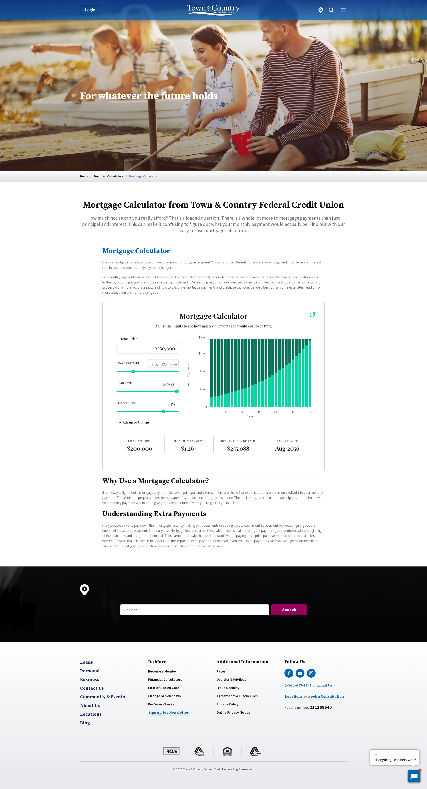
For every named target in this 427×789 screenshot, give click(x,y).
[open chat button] (414, 776)
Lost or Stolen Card (163, 687)
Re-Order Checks (161, 704)
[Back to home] (213, 10)
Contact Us (92, 688)
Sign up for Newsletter (169, 712)
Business (89, 680)
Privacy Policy (227, 704)
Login (90, 9)
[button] (331, 10)
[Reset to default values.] (312, 315)
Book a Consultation (326, 696)
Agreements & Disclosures (237, 696)
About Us (90, 706)
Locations (91, 714)
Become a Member (162, 671)
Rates (221, 671)
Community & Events (102, 697)
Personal (90, 671)
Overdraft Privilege (231, 679)
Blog (85, 723)
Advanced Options (136, 422)
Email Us (324, 685)
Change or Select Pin (164, 696)
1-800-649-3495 (298, 685)
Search (289, 609)
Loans (86, 662)
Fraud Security (228, 687)
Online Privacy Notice (233, 712)
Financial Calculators (165, 679)
